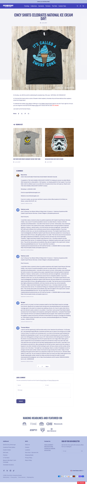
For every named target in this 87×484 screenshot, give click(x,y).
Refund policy (6, 477)
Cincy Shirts (29, 103)
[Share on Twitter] (22, 113)
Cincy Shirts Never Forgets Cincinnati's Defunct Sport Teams (26, 159)
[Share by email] (28, 113)
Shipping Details (29, 455)
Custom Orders (7, 450)
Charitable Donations (8, 464)
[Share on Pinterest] (25, 113)
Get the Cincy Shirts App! (9, 444)
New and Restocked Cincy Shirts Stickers (54, 159)
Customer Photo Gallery (9, 447)
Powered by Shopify (17, 475)
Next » (47, 366)
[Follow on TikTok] (14, 470)
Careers (27, 447)
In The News (6, 457)
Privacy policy (14, 477)
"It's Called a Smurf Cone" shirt (47, 103)
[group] (43, 425)
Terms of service (21, 477)
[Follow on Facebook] (4, 470)
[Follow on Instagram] (10, 470)
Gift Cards (5, 452)
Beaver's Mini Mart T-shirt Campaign (9, 461)
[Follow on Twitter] (7, 470)
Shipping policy (30, 477)
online (36, 105)
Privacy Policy (43, 380)
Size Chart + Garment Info (31, 452)
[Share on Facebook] (18, 113)
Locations (27, 450)
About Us (27, 444)
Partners (5, 455)
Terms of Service (52, 380)
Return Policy (28, 460)
